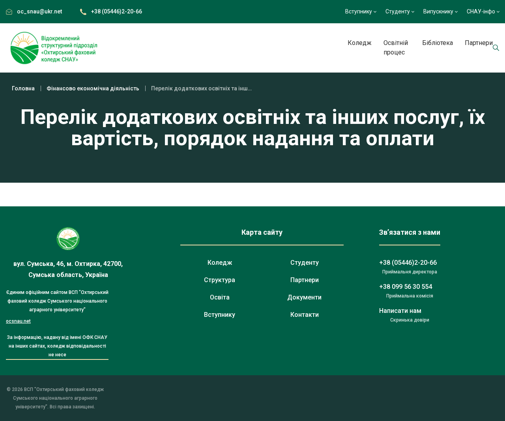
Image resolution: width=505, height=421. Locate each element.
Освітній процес (395, 47)
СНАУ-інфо (481, 11)
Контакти (304, 314)
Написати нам (400, 310)
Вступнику (358, 11)
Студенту (397, 11)
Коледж (360, 43)
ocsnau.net (18, 321)
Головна (23, 88)
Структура (219, 280)
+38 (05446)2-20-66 (116, 11)
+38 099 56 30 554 (405, 286)
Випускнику (438, 11)
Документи (304, 297)
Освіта (220, 297)
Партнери (479, 43)
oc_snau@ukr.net (39, 11)
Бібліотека (437, 43)
